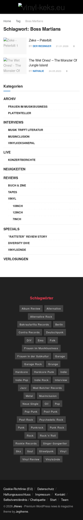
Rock (30, 435)
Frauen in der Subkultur (33, 356)
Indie (63, 372)
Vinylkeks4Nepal (21, 143)
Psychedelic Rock (51, 419)
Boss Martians (34, 21)
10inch (18, 206)
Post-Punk (51, 411)
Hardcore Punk (44, 372)
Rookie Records (26, 443)
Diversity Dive (19, 243)
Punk (21, 427)
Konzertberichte (22, 160)
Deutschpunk (55, 332)
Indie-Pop (21, 380)
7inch (17, 219)
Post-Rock (26, 419)
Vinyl (12, 198)
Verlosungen (15, 259)
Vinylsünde (17, 250)
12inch (18, 212)
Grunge (53, 364)
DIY (29, 340)
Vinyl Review (30, 459)
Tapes (12, 192)
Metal (29, 396)
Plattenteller (19, 113)
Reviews (10, 177)
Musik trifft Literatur (25, 130)
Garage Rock (33, 364)
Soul (30, 451)
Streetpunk (46, 451)
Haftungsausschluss (17, 494)
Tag (18, 21)
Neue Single (31, 403)
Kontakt (60, 494)
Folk (53, 340)
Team (64, 499)
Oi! (47, 403)
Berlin (59, 324)
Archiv (9, 98)
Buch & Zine (17, 185)
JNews (17, 506)
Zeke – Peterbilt (40, 40)
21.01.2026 (61, 46)
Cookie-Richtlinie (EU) (18, 489)
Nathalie (38, 71)
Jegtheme (22, 511)
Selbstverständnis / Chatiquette (24, 499)
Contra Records (29, 332)
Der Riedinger (42, 46)
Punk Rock (57, 427)
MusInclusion (19, 136)
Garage (60, 356)
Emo (41, 340)
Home (7, 21)
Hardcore (21, 372)
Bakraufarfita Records (34, 324)
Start (53, 499)
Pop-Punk (31, 411)
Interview (61, 380)
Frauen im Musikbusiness (27, 106)
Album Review (31, 308)
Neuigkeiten (14, 169)
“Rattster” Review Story (27, 236)
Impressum (42, 494)
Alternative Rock (41, 316)
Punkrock (37, 427)
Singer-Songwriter (55, 443)
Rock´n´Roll (48, 435)
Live (7, 152)
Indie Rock (41, 380)
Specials (11, 229)
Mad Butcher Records (47, 388)
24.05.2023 (54, 71)
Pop (57, 403)
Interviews (13, 122)
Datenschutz (45, 489)
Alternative (54, 308)
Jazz (23, 388)
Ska (18, 451)
